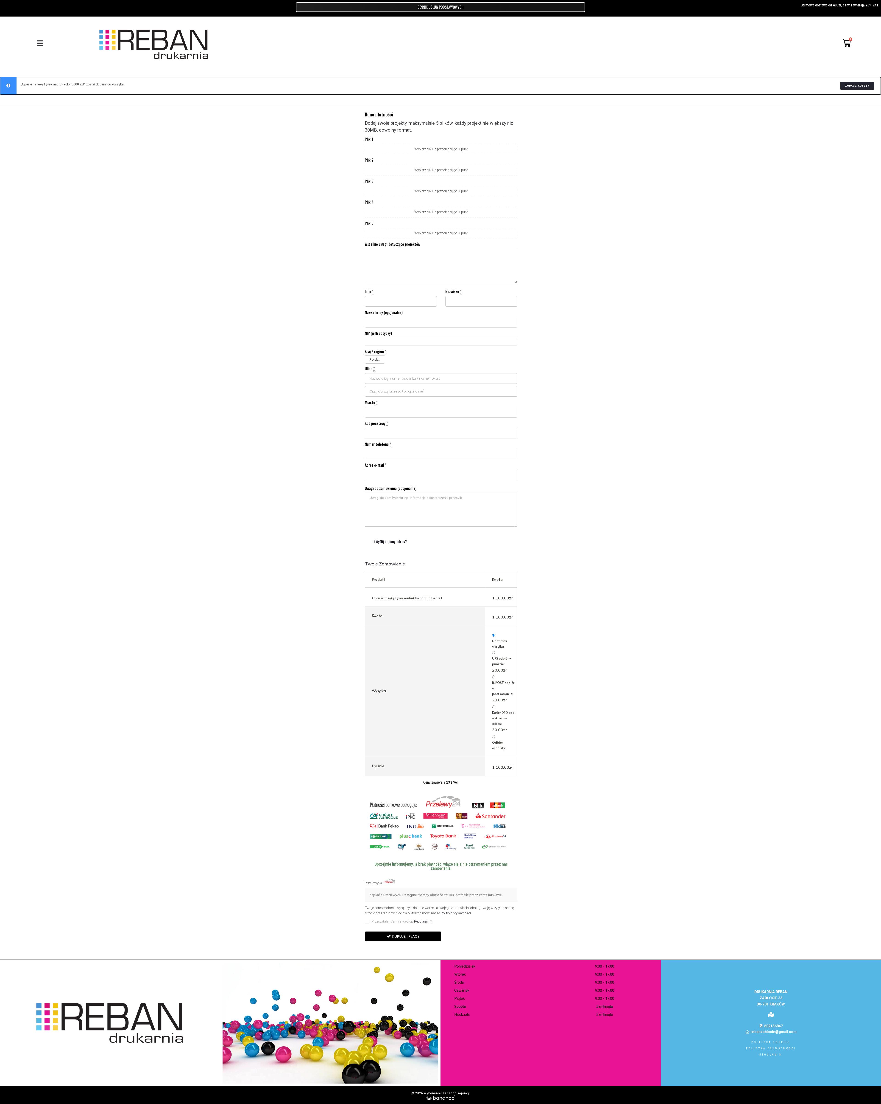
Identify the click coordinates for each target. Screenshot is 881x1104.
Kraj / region (375, 351)
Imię (369, 291)
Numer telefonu (378, 444)
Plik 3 (369, 181)
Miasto (371, 402)
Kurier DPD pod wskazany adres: (503, 721)
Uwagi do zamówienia (390, 488)
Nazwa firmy (384, 312)
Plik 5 (369, 223)
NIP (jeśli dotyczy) (378, 333)
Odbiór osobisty (498, 745)
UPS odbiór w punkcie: (502, 664)
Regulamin (421, 921)
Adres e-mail (375, 465)
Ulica (370, 368)
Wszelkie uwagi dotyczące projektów (392, 244)
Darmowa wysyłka (499, 644)
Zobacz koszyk (857, 85)
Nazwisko (453, 291)
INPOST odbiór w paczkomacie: (503, 691)
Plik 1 (369, 139)
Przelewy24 (374, 883)
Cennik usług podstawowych (440, 7)
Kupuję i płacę (405, 936)
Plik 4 (369, 202)
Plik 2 (369, 160)
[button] (40, 43)
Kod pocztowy (376, 423)
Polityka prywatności (456, 913)
